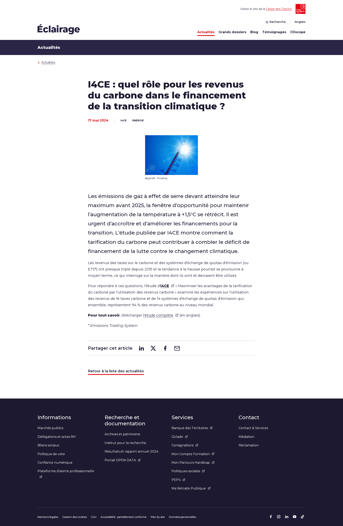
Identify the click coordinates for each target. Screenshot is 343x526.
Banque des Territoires (190, 428)
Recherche (278, 22)
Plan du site (158, 516)
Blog (254, 32)
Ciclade (177, 437)
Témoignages (274, 32)
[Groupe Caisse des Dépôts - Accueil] (59, 29)
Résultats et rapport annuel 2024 (131, 451)
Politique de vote (51, 454)
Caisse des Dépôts (279, 9)
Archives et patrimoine (122, 434)
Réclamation (249, 445)
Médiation (246, 437)
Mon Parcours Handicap (191, 462)
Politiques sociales (186, 471)
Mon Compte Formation (191, 454)
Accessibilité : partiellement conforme (123, 516)
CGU (93, 516)
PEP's (176, 480)
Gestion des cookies (74, 516)
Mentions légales (48, 516)
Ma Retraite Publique (189, 488)
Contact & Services (253, 428)
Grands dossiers (232, 32)
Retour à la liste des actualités (116, 371)
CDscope (297, 32)
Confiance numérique (55, 462)
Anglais (300, 22)
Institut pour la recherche (125, 443)
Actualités (206, 32)
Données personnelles (182, 516)
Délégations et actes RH (57, 437)
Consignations (183, 445)
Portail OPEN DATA (120, 460)
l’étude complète (158, 315)
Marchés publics (50, 428)
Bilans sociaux (48, 445)
